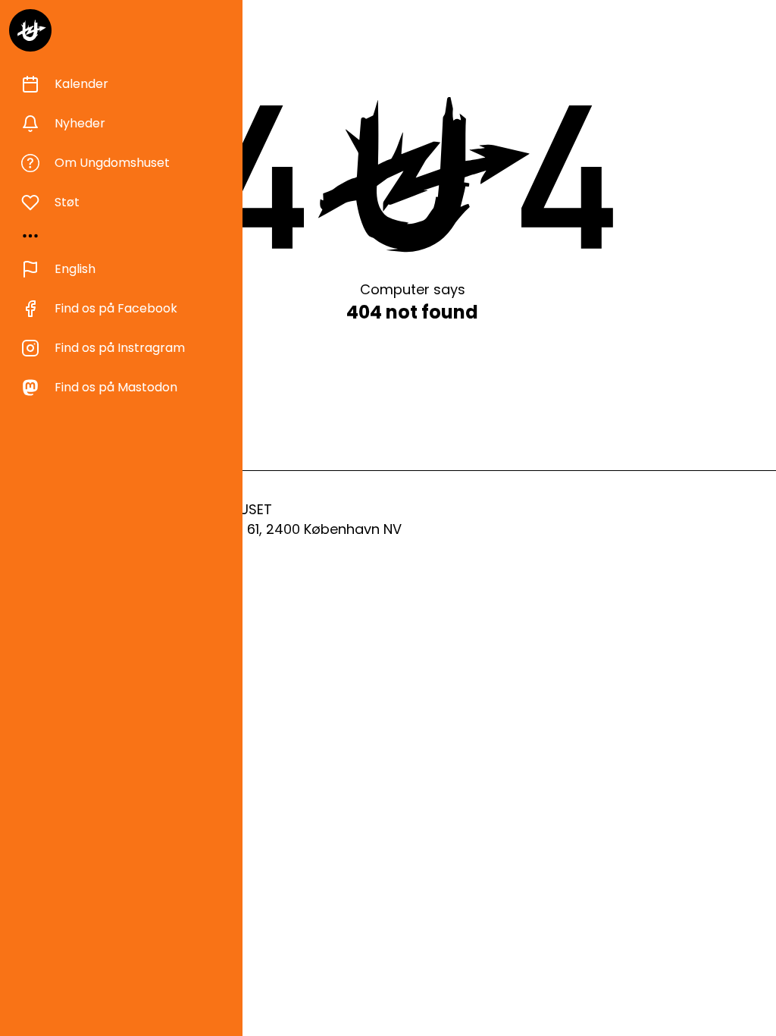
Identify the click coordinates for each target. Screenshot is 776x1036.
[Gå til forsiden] (30, 30)
